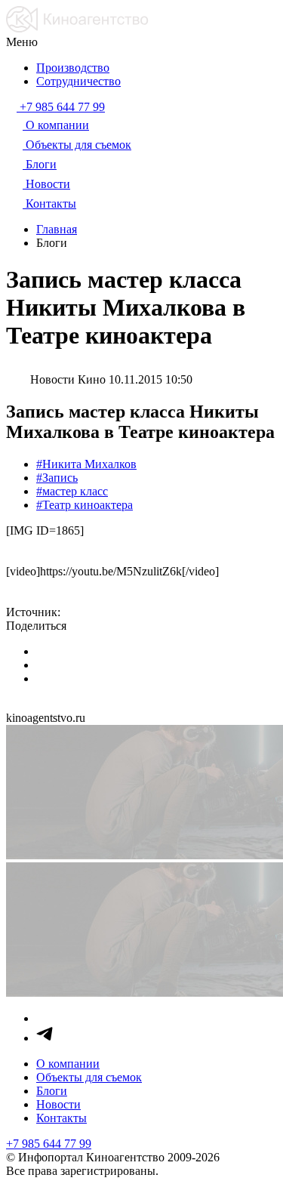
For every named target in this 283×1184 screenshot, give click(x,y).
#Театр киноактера (84, 504)
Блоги (51, 1090)
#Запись (57, 477)
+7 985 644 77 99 (48, 1143)
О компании (68, 1063)
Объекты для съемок (89, 1077)
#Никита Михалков (86, 464)
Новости (58, 1104)
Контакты (61, 1118)
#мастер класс (72, 491)
